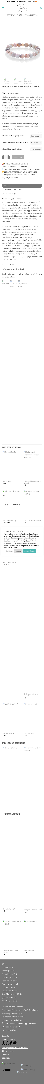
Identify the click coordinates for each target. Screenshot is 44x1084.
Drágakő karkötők (9, 987)
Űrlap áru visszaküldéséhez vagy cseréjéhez (19, 1023)
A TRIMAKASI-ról (8, 1039)
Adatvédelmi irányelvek (11, 1027)
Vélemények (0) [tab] (9, 194)
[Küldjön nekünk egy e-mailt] (11, 1043)
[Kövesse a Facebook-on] (3, 1043)
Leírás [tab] (5, 186)
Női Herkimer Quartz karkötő (31, 695)
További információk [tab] (12, 190)
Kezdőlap (11, 15)
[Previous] (6, 48)
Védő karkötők (7, 967)
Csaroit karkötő (29, 951)
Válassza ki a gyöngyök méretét (12, 149)
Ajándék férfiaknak (9, 997)
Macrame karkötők (9, 981)
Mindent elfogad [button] (29, 551)
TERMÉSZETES (31, 15)
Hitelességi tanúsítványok (12, 1013)
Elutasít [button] (18, 551)
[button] (3, 8)
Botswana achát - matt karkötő (10, 951)
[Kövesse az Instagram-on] (7, 1043)
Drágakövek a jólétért (10, 1001)
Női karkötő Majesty (9, 520)
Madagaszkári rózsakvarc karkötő (32, 482)
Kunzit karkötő (29, 733)
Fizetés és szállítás (9, 1030)
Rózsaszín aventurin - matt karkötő (33, 910)
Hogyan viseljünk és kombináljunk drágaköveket (21, 1010)
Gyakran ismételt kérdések (12, 1007)
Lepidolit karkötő (8, 733)
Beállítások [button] (10, 551)
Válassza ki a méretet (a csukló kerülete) (15, 142)
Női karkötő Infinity (9, 562)
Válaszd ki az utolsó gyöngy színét (12, 136)
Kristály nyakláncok (9, 977)
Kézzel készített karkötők (12, 994)
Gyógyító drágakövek (10, 984)
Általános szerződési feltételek (13, 1017)
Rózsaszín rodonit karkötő (32, 520)
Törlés (40, 133)
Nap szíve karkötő (9, 909)
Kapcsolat (5, 1036)
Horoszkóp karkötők (10, 974)
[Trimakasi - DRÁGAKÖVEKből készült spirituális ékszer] (22, 8)
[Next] (39, 48)
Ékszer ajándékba (8, 971)
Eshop (4, 964)
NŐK (20, 15)
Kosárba (18, 157)
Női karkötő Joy (8, 481)
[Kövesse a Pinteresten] (15, 1043)
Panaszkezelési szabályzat (12, 1020)
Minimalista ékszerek (10, 991)
